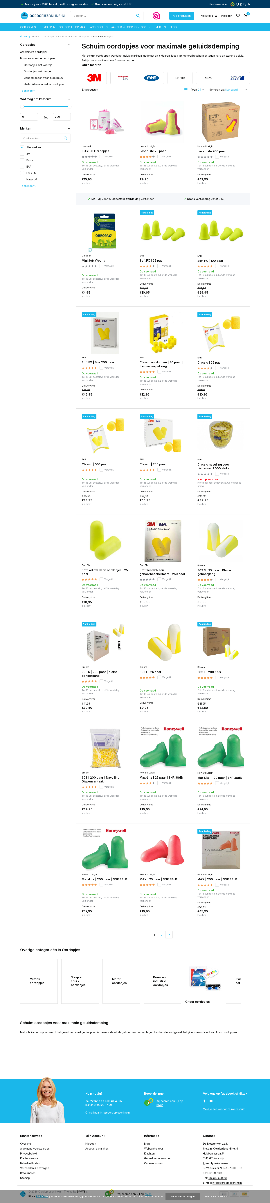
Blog (173, 27)
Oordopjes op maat (73, 27)
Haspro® (31, 179)
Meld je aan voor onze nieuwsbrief (224, 1109)
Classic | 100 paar (95, 464)
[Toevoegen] (122, 184)
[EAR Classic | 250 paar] (163, 435)
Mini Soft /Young (93, 260)
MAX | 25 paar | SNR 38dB (158, 879)
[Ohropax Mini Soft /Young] (105, 231)
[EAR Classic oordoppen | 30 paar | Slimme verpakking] (163, 333)
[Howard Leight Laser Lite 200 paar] (220, 122)
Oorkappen (47, 27)
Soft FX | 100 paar (210, 261)
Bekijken (236, 504)
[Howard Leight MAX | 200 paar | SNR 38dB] (220, 850)
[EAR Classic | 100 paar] (105, 435)
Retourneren (27, 1173)
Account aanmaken (97, 1148)
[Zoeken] (138, 15)
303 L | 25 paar (150, 672)
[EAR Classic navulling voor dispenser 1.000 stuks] (220, 435)
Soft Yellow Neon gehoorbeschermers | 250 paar (162, 572)
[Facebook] (204, 1101)
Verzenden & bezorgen (34, 1168)
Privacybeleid (28, 1153)
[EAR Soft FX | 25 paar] (163, 231)
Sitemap (25, 1177)
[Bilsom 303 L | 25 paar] (163, 642)
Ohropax (86, 255)
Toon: (193, 89)
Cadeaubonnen (153, 1163)
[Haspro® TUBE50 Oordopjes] (105, 122)
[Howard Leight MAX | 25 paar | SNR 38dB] (163, 850)
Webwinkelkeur (153, 1148)
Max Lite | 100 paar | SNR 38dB (219, 778)
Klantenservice (218, 4)
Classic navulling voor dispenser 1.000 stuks (213, 466)
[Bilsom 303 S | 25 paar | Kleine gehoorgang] (220, 541)
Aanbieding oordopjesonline (131, 27)
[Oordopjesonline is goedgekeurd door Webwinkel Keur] (156, 15)
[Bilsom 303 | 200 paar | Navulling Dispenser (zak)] (105, 748)
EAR (28, 166)
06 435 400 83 (217, 1177)
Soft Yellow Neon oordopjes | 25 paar (105, 572)
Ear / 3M (31, 173)
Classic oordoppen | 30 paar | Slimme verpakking (161, 364)
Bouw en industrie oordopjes (73, 36)
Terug (26, 36)
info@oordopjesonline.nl (227, 1182)
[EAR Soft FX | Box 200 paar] (105, 333)
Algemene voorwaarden (35, 1148)
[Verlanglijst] (238, 16)
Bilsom (30, 160)
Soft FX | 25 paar (152, 260)
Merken (161, 27)
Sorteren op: (217, 89)
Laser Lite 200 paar (211, 151)
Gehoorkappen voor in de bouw (43, 77)
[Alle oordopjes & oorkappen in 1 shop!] (43, 15)
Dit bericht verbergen (183, 1196)
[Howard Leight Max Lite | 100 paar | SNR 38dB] (220, 748)
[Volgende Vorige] (169, 934)
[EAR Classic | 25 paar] (220, 333)
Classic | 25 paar (209, 362)
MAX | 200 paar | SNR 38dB (217, 879)
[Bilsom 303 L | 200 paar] (220, 643)
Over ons (25, 1143)
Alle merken (33, 147)
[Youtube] (211, 1101)
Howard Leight (147, 146)
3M (28, 153)
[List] (186, 89)
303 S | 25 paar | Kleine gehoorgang (214, 572)
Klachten (149, 1153)
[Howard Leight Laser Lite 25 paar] (163, 122)
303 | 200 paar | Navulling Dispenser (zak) (100, 779)
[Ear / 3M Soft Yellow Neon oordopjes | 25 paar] (105, 541)
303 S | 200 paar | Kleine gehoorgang (100, 674)
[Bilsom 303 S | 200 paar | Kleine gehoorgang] (105, 642)
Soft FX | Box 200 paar (98, 362)
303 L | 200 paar (209, 672)
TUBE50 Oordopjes (95, 151)
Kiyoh (246, 4)
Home (35, 36)
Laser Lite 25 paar (153, 151)
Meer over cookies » (216, 1196)
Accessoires (99, 27)
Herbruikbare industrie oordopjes (44, 84)
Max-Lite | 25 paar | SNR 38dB (161, 777)
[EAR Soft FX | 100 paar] (220, 231)
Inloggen (90, 1143)
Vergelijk (109, 156)
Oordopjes (28, 27)
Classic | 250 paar (153, 464)
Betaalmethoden (30, 1163)
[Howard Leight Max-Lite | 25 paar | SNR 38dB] (163, 748)
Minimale (29, 117)
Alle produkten (182, 15)
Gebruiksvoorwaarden (157, 1158)
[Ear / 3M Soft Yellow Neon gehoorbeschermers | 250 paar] (163, 541)
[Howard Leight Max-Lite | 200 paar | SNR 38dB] (105, 850)
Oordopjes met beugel (37, 71)
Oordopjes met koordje (38, 65)
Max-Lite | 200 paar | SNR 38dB (104, 879)
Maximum (62, 117)
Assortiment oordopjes (34, 51)
